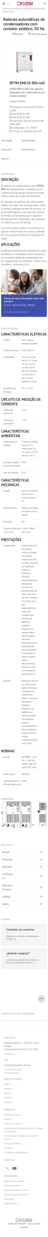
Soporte (7, 1093)
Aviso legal (9, 1199)
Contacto (8, 1102)
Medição (7, 1119)
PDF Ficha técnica (39, 34)
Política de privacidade (14, 1181)
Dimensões (6, 149)
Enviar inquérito (11, 1073)
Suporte (5, 159)
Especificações (28, 140)
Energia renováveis (12, 1144)
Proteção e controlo (12, 1124)
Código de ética (11, 1204)
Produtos (8, 1089)
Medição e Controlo (12, 1115)
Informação (6, 140)
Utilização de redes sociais (16, 1190)
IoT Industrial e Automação (16, 1153)
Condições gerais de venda (16, 1195)
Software (8, 1148)
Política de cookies (12, 1186)
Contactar (8, 1054)
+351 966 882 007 (12, 1070)
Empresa (8, 1098)
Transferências (28, 149)
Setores (7, 1084)
